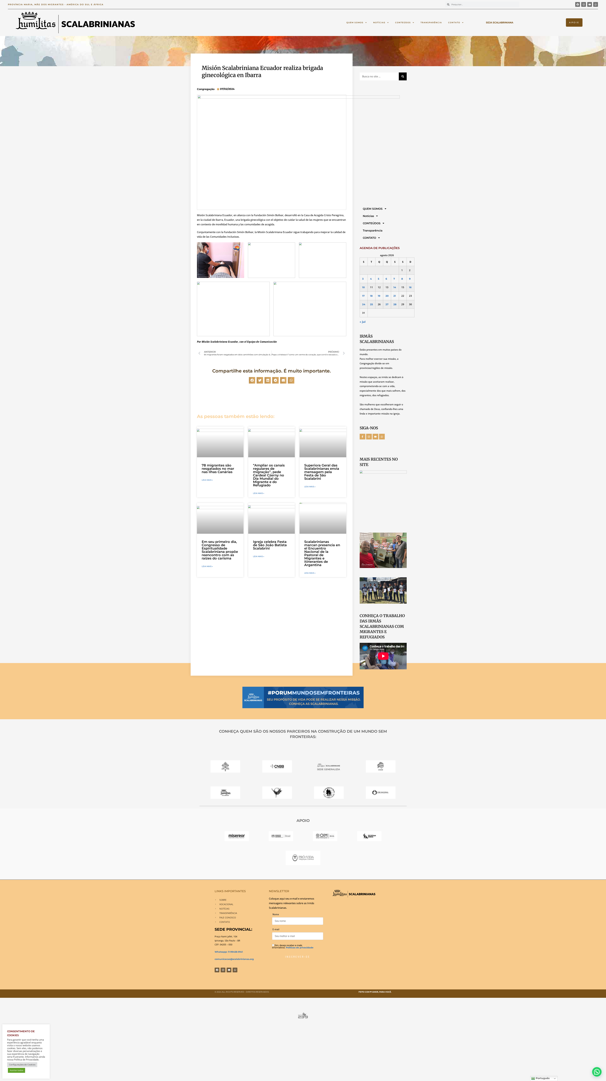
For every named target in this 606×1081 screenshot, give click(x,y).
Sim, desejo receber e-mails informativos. (292, 946)
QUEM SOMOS (354, 22)
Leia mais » (207, 480)
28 (394, 304)
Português (542, 1078)
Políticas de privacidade (299, 947)
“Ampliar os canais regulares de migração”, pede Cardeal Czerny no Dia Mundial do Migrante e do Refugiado (269, 475)
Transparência (431, 22)
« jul (362, 321)
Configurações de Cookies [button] (22, 1064)
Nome (276, 914)
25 (371, 304)
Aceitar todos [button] (16, 1070)
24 (363, 304)
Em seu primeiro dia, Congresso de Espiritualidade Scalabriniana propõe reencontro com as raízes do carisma (220, 550)
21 (394, 295)
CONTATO (454, 22)
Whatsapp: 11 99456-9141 (229, 951)
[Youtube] (589, 4)
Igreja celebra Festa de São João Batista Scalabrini (270, 545)
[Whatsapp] (595, 4)
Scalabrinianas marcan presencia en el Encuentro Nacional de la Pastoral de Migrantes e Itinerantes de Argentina (322, 553)
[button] (252, 380)
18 (371, 295)
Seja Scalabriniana (499, 22)
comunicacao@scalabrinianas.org (234, 959)
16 (410, 287)
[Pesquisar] (403, 76)
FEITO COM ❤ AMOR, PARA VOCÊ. (375, 992)
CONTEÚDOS (403, 22)
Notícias (379, 22)
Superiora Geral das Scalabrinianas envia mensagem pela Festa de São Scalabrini (321, 471)
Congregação (205, 89)
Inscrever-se (297, 956)
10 (363, 287)
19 (379, 295)
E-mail (276, 929)
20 (387, 295)
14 (394, 287)
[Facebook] (577, 4)
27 (387, 304)
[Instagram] (583, 4)
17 (363, 295)
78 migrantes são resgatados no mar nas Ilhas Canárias (218, 468)
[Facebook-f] (362, 436)
